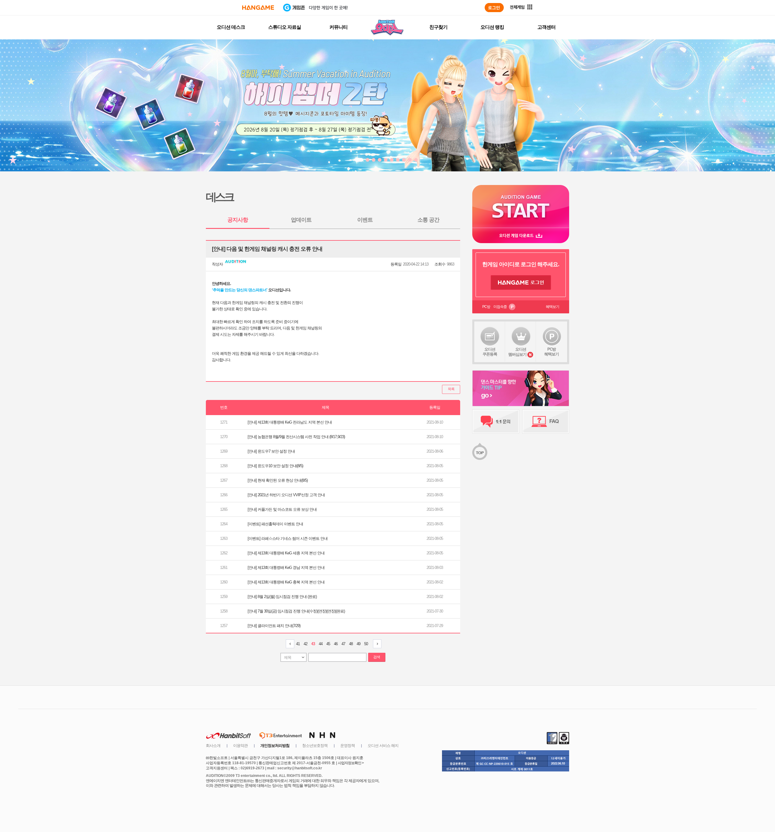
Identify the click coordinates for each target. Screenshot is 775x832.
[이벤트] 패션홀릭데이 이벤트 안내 (275, 524)
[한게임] (258, 7)
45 (328, 644)
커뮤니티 (338, 27)
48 (351, 644)
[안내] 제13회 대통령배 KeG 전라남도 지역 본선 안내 (290, 422)
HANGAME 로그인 (521, 282)
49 (358, 644)
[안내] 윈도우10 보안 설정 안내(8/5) (275, 466)
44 (320, 644)
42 (305, 644)
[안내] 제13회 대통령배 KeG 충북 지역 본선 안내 (286, 582)
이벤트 (365, 220)
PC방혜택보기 (551, 351)
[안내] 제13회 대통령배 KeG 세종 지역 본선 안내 (286, 553)
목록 (451, 389)
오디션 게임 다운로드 (520, 235)
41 (298, 644)
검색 (376, 657)
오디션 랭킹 (492, 27)
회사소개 (213, 745)
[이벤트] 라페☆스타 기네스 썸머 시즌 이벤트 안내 (288, 538)
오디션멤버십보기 (517, 352)
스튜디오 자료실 (284, 27)
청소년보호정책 (315, 745)
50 (366, 644)
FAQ (545, 421)
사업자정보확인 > (351, 763)
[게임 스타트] (520, 206)
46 (336, 644)
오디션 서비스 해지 (383, 745)
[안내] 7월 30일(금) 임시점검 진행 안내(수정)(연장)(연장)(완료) (296, 611)
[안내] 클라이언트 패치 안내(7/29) (274, 625)
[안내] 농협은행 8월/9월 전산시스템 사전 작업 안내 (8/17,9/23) (296, 436)
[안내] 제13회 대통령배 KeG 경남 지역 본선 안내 (286, 567)
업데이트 (301, 220)
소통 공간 (428, 220)
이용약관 (240, 745)
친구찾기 (438, 27)
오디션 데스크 (231, 27)
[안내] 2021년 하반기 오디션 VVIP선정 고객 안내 (286, 495)
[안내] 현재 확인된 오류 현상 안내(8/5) (278, 480)
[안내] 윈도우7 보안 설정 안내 (271, 451)
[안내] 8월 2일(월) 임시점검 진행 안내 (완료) (282, 596)
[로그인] (494, 7)
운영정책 (347, 745)
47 (343, 644)
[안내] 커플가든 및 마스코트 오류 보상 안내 (282, 509)
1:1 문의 (495, 421)
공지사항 (237, 220)
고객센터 (546, 27)
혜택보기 (552, 307)
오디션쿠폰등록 (490, 351)
